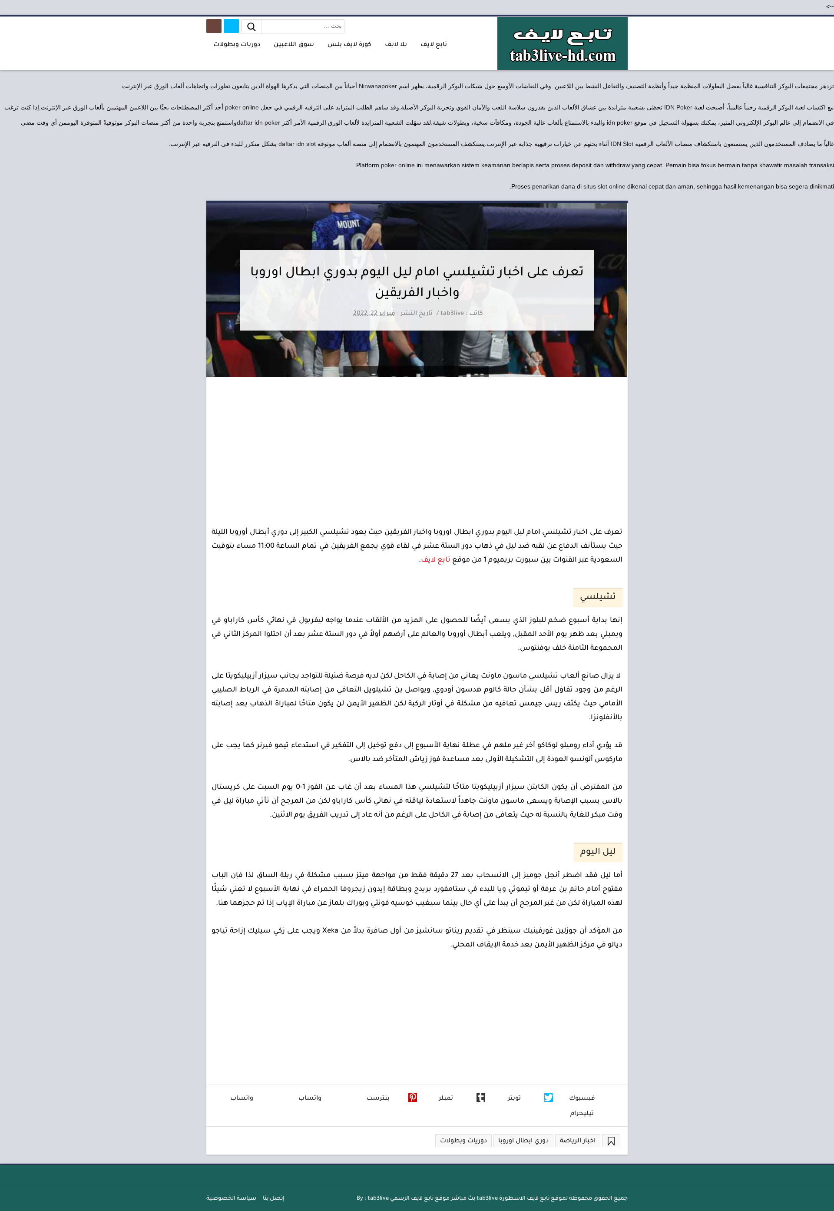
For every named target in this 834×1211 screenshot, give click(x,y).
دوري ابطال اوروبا (523, 1141)
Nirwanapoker (378, 86)
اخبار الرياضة (578, 1141)
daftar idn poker (258, 122)
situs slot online (604, 186)
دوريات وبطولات (463, 1141)
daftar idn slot (297, 143)
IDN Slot (622, 143)
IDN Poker (678, 107)
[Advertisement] (417, 442)
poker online (242, 107)
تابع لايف (435, 560)
